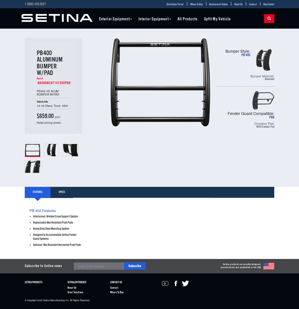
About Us (238, 4)
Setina (46, 300)
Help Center (268, 4)
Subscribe (134, 266)
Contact (253, 4)
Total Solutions (75, 292)
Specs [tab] (62, 192)
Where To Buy (196, 4)
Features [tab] (37, 192)
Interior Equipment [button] (154, 19)
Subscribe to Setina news (43, 266)
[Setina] (57, 18)
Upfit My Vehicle (217, 19)
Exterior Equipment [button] (114, 19)
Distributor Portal (175, 4)
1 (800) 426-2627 (35, 4)
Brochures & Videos (218, 4)
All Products (187, 19)
